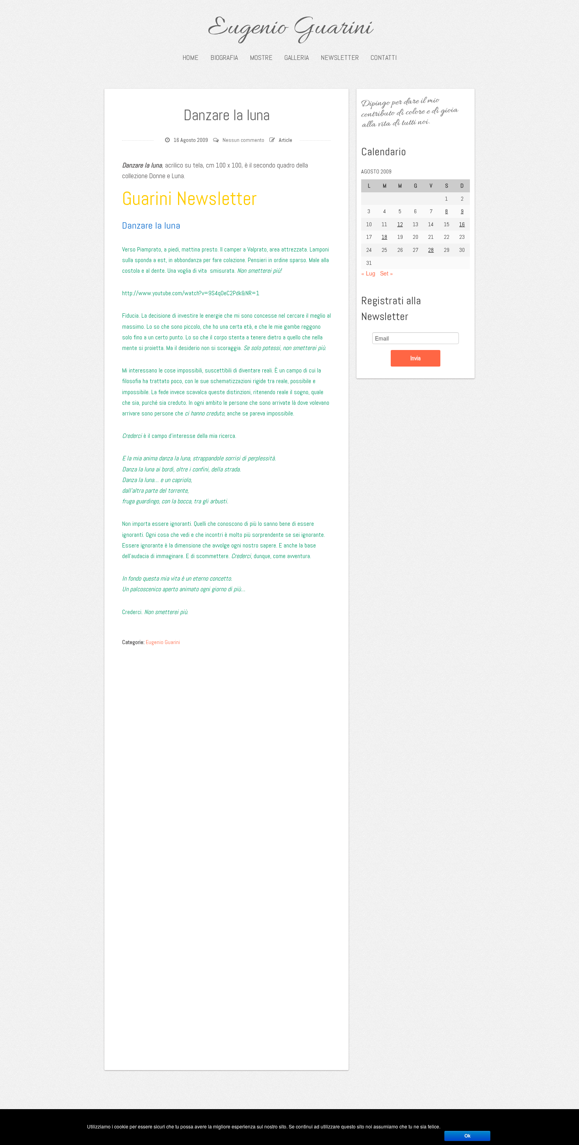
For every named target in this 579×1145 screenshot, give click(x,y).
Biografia (224, 57)
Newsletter (340, 57)
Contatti (384, 57)
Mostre (261, 57)
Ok (467, 1136)
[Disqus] (226, 748)
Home (190, 57)
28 (431, 249)
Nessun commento (243, 139)
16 (462, 224)
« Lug (368, 273)
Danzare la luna (227, 115)
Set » (386, 273)
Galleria (296, 57)
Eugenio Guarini (290, 28)
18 (384, 236)
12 (400, 224)
